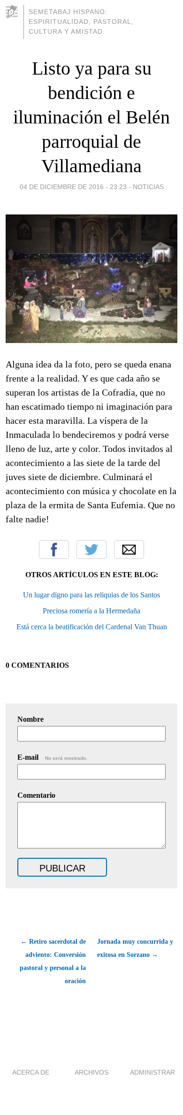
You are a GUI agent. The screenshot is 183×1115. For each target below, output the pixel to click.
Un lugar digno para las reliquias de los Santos (91, 595)
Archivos (91, 1072)
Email (129, 549)
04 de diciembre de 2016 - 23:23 (73, 187)
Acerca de (30, 1072)
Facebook (54, 549)
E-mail (52, 757)
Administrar (152, 1072)
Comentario (36, 795)
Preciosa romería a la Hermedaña (91, 611)
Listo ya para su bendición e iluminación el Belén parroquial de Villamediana (91, 117)
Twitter (91, 549)
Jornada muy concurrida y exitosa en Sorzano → (135, 948)
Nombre (30, 719)
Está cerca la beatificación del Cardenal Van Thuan (91, 627)
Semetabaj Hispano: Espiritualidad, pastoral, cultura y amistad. (81, 21)
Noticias (148, 187)
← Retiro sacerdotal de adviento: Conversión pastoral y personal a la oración (53, 961)
